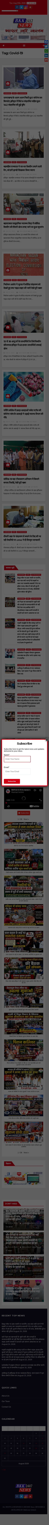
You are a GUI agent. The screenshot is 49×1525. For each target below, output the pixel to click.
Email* (6, 767)
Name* (6, 755)
